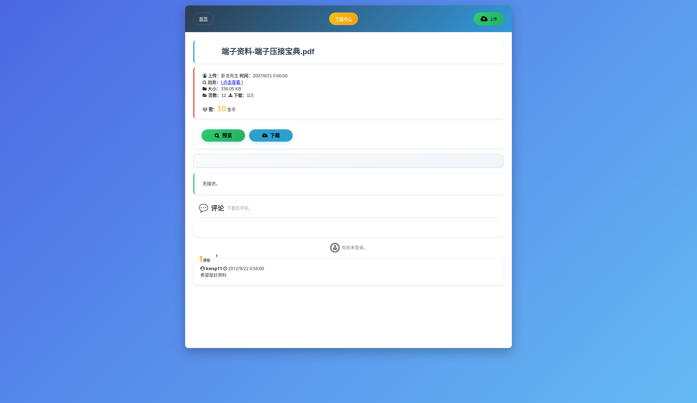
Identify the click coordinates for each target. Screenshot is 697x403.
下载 (275, 135)
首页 (203, 19)
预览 (227, 135)
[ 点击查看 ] (232, 82)
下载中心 (343, 19)
